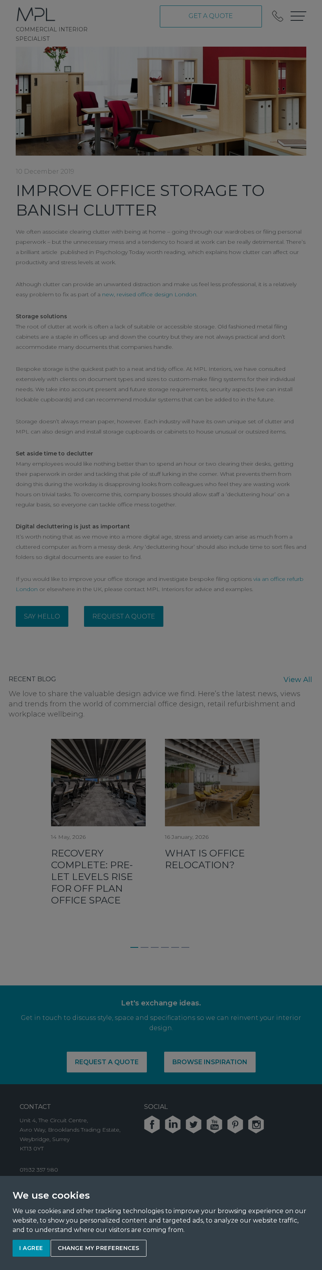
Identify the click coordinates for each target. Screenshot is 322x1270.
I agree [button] (31, 1248)
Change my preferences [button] (98, 1248)
